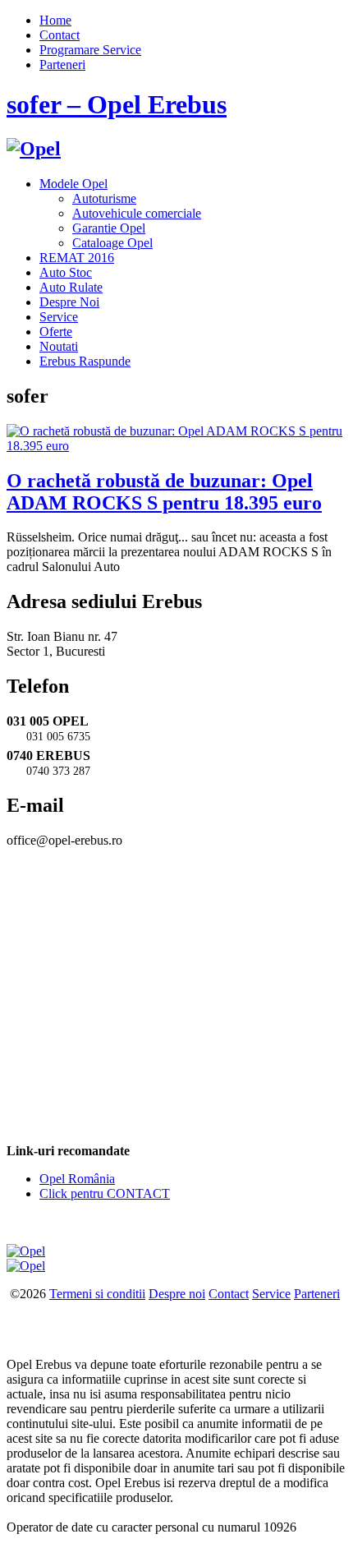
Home (55, 20)
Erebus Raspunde (85, 361)
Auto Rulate (71, 287)
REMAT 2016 (76, 258)
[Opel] (34, 148)
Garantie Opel (108, 228)
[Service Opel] (26, 1251)
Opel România (77, 1179)
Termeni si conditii (97, 1294)
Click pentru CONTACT (104, 1193)
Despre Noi (69, 302)
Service (58, 317)
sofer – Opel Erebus (117, 104)
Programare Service (90, 50)
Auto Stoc (65, 272)
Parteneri (62, 64)
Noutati (58, 346)
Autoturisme (104, 198)
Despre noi (177, 1294)
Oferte (55, 332)
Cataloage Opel (112, 243)
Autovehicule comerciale (136, 213)
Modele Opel (73, 184)
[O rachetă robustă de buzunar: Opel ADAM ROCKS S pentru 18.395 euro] (176, 446)
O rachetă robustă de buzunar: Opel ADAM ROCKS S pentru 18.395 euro (164, 492)
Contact (59, 35)
